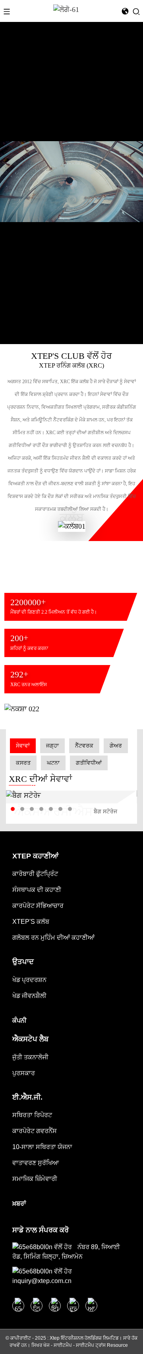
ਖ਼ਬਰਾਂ (19, 1203)
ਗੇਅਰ (116, 746)
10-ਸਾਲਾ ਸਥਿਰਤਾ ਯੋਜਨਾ (42, 1146)
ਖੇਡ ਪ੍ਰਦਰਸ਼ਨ (29, 979)
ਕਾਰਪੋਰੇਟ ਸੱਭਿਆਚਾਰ (38, 905)
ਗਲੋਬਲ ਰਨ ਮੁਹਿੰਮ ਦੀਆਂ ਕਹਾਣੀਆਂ (53, 937)
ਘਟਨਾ (53, 763)
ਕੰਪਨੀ (19, 1020)
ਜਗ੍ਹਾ (52, 746)
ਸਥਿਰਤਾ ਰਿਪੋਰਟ (32, 1115)
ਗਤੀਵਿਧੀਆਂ (89, 763)
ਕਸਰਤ (23, 763)
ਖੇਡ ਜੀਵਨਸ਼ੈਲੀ (29, 995)
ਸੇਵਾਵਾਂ (23, 746)
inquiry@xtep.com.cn (42, 1280)
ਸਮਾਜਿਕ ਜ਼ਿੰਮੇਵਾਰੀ (34, 1178)
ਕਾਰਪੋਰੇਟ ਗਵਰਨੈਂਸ (34, 1131)
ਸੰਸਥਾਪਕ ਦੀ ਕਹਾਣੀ (36, 889)
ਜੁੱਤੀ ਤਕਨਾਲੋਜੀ (30, 1057)
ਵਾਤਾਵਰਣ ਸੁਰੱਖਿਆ (35, 1162)
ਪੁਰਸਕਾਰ (23, 1073)
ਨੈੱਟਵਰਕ (84, 746)
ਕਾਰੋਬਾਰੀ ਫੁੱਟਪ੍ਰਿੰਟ (35, 873)
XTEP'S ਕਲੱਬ (30, 921)
